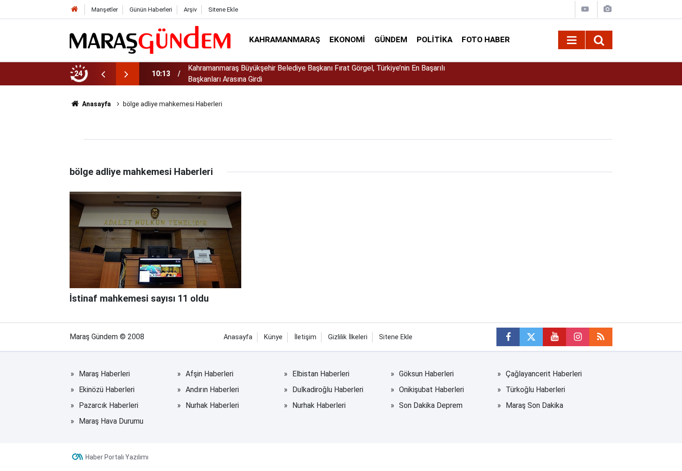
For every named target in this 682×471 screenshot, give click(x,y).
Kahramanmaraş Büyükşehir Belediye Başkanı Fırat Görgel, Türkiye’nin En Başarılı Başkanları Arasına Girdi (316, 74)
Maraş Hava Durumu (111, 421)
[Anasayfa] (75, 9)
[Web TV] (585, 9)
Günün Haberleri (150, 9)
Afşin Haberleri (209, 373)
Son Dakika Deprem (431, 405)
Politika (434, 39)
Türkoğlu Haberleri (535, 389)
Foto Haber (486, 39)
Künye (273, 337)
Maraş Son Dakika (534, 405)
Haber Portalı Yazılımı (116, 457)
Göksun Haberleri (426, 373)
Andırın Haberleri (212, 389)
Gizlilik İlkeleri (347, 337)
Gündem (390, 39)
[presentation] (103, 73)
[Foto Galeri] (607, 9)
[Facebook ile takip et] (508, 337)
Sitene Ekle (223, 9)
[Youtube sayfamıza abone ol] (554, 337)
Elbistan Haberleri (320, 373)
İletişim (305, 337)
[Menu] (571, 40)
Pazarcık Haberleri (108, 405)
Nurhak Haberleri (212, 405)
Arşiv (190, 9)
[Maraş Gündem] (150, 40)
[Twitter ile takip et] (531, 337)
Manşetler (104, 9)
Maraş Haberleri (104, 373)
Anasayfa (96, 104)
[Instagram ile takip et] (577, 337)
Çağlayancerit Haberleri (544, 373)
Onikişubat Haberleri (431, 389)
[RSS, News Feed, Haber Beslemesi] (600, 337)
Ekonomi (347, 39)
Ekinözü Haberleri (107, 389)
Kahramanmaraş (284, 39)
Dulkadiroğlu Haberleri (327, 389)
